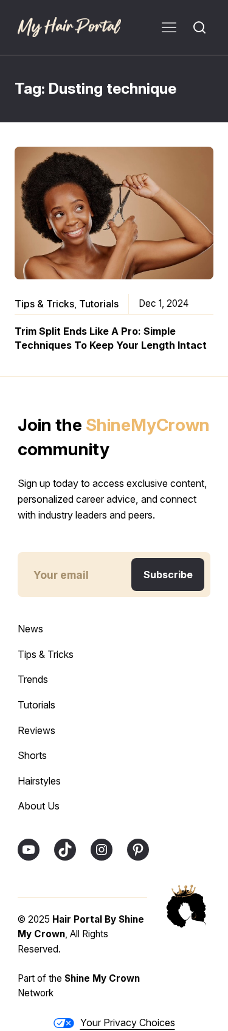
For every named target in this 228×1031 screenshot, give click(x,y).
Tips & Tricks (44, 304)
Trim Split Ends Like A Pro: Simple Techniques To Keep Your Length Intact (111, 338)
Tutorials (99, 304)
